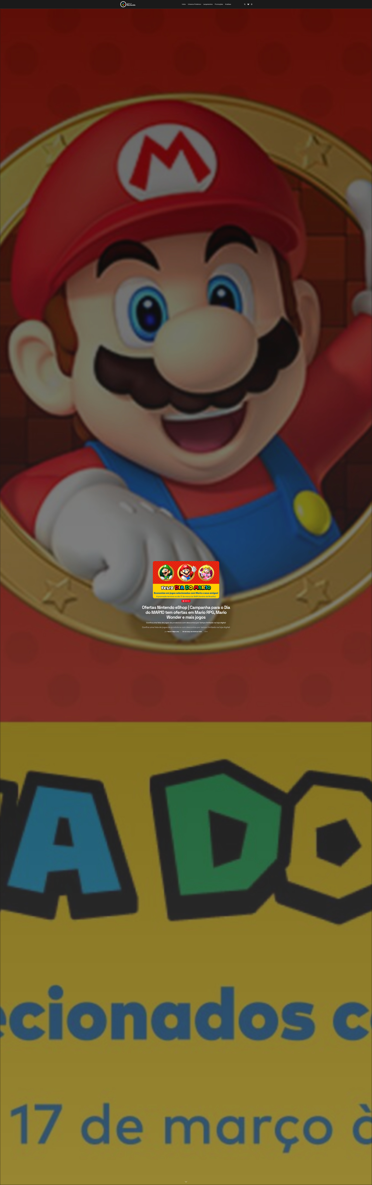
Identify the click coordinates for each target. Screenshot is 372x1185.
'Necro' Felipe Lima (173, 631)
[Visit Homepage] (134, 4)
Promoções (219, 4)
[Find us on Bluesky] (248, 4)
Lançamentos (208, 4)
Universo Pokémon (194, 4)
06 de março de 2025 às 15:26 (192, 631)
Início (184, 4)
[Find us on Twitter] (245, 4)
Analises (228, 4)
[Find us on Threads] (251, 4)
